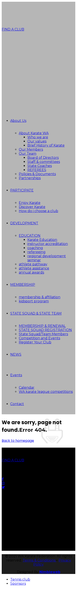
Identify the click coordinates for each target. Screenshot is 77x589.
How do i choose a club (38, 211)
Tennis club (20, 579)
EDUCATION (29, 236)
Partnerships (30, 178)
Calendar (26, 388)
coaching (35, 248)
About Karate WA (34, 133)
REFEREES (36, 170)
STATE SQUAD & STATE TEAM (36, 313)
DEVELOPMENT (24, 223)
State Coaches (39, 166)
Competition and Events (39, 338)
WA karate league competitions (46, 392)
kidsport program (34, 301)
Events (16, 375)
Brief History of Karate (46, 145)
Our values (36, 141)
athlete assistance (34, 268)
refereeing (36, 252)
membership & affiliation (39, 297)
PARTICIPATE (22, 190)
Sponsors (18, 583)
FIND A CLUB (13, 29)
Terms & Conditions (39, 560)
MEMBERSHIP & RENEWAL (42, 326)
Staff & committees (43, 162)
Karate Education (42, 240)
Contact (17, 404)
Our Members (31, 149)
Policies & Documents (37, 174)
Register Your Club (35, 342)
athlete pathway (33, 264)
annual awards (31, 272)
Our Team (27, 153)
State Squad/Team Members (43, 334)
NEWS (15, 354)
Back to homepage (18, 440)
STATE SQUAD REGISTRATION (45, 330)
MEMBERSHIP (22, 285)
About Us (18, 121)
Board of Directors (43, 158)
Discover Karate (32, 207)
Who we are (37, 137)
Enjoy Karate (29, 203)
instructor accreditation (47, 244)
